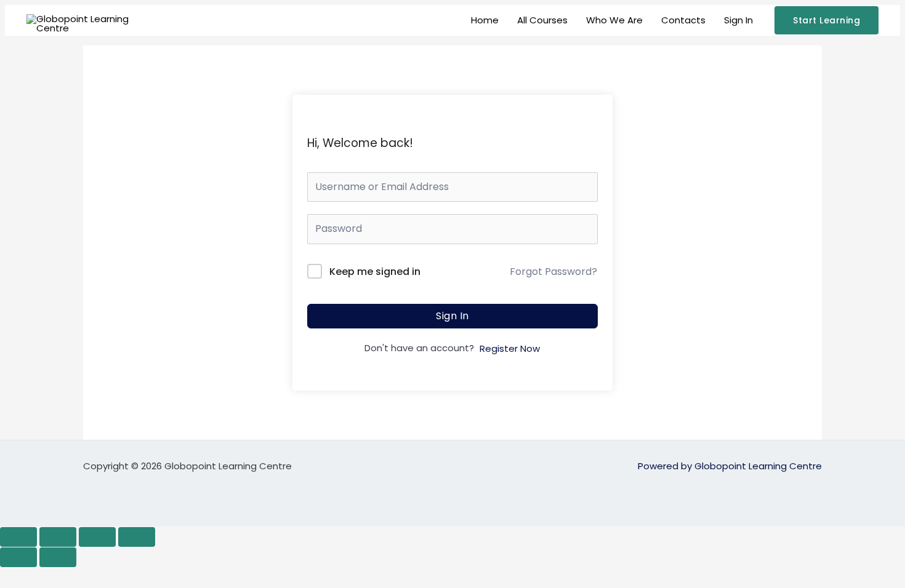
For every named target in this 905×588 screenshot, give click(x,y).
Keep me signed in (374, 271)
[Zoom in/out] (18, 537)
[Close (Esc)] (136, 537)
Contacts (683, 20)
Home (485, 20)
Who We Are (614, 20)
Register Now (510, 348)
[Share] (97, 537)
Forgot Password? (553, 271)
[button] (826, 20)
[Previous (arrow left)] (18, 557)
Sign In (738, 20)
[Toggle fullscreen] (57, 537)
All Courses (542, 20)
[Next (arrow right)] (57, 557)
